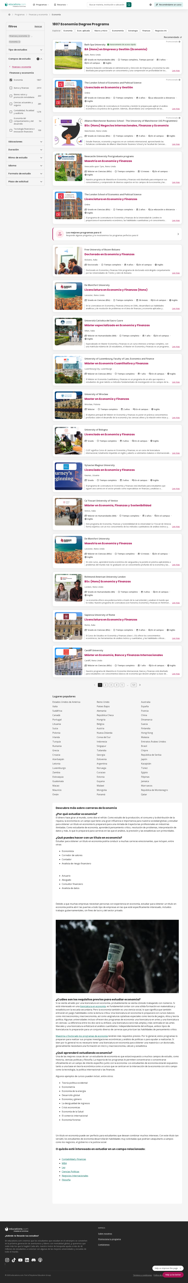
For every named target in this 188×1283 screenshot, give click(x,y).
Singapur (101, 746)
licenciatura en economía (93, 1006)
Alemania (101, 710)
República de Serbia (151, 754)
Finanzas (146, 30)
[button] (19, 36)
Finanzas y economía (21, 66)
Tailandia (101, 750)
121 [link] (133, 685)
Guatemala (58, 781)
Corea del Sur (104, 737)
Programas (41, 4)
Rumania (57, 746)
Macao (55, 785)
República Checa (105, 715)
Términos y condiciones (142, 1275)
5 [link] (122, 685)
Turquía (56, 741)
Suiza (55, 728)
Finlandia (145, 728)
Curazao (101, 772)
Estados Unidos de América (66, 701)
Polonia (56, 732)
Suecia (144, 723)
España (145, 706)
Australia (145, 701)
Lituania (56, 723)
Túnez (144, 768)
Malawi (100, 785)
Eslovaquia (57, 776)
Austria (100, 728)
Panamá (101, 794)
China (144, 715)
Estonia (100, 776)
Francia (145, 710)
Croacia (56, 754)
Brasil (144, 746)
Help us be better (173, 1274)
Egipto (144, 772)
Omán (55, 794)
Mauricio (57, 790)
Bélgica (100, 723)
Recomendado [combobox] (171, 37)
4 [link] (116, 685)
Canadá (56, 715)
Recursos (61, 4)
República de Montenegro (154, 790)
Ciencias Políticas (70, 1171)
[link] (56, 14)
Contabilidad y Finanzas (74, 1159)
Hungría (101, 719)
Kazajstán (146, 763)
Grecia (55, 750)
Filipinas (145, 776)
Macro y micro (100, 30)
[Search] (128, 4)
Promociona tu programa (109, 1239)
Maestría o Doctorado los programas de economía (82, 1036)
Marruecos (146, 785)
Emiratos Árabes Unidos (153, 741)
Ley (63, 1167)
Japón (144, 759)
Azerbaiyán (58, 759)
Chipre (144, 750)
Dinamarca (146, 719)
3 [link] (111, 685)
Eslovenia (102, 759)
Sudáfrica (57, 710)
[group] (122, 30)
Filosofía (66, 1179)
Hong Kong (147, 732)
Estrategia (133, 30)
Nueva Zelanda (104, 732)
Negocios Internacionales (75, 1175)
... (127, 684)
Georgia (101, 754)
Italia (55, 706)
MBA (64, 1163)
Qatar (144, 794)
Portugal (57, 719)
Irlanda (56, 737)
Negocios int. (161, 30)
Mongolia (102, 790)
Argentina (102, 763)
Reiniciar (38, 26)
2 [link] (105, 685)
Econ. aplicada (83, 30)
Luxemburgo (59, 768)
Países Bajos (103, 706)
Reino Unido (103, 701)
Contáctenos (104, 1244)
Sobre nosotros (105, 1233)
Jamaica (145, 781)
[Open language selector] (150, 4)
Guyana (101, 781)
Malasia (145, 737)
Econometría (118, 30)
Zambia (56, 772)
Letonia (56, 763)
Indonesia (102, 741)
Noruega (101, 768)
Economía (67, 30)
